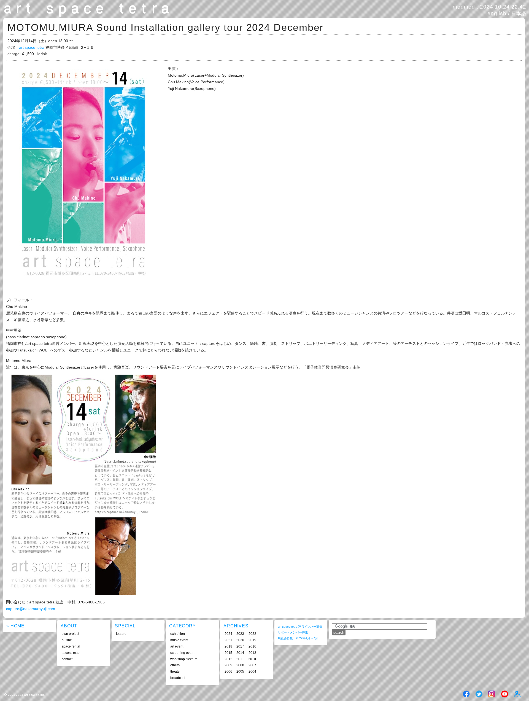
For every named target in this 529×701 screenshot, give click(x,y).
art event (176, 646)
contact (67, 659)
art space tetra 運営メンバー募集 (300, 626)
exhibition (177, 634)
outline (67, 640)
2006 (228, 671)
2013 (252, 653)
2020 (240, 640)
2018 (228, 646)
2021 (228, 640)
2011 (240, 659)
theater (175, 671)
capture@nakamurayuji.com (30, 608)
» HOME (15, 626)
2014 (240, 653)
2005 (240, 671)
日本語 (518, 13)
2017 (240, 646)
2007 (252, 665)
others (175, 665)
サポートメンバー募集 (293, 632)
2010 (252, 659)
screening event (182, 653)
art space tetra (31, 47)
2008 (240, 665)
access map (71, 653)
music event (179, 640)
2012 (228, 659)
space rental (71, 646)
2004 (252, 671)
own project (70, 634)
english (496, 13)
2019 (252, 640)
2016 (252, 646)
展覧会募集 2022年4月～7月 (298, 638)
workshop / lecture (184, 659)
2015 (228, 653)
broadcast (177, 678)
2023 (240, 634)
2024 (228, 634)
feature (121, 634)
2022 (252, 634)
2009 (228, 665)
